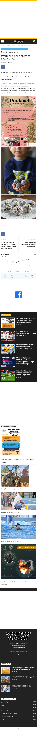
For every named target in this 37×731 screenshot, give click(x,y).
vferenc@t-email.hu (21, 651)
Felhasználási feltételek (18, 647)
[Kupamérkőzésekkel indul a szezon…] (18, 527)
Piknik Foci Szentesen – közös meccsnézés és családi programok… (24, 373)
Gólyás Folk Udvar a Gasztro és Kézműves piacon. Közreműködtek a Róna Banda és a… (9, 245)
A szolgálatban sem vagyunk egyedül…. (12, 489)
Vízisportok (4, 705)
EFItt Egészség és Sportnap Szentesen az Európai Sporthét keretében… (26, 320)
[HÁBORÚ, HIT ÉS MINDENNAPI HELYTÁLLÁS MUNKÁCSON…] (8, 336)
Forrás (3, 225)
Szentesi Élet (4, 702)
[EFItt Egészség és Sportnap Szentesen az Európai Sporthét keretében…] (8, 323)
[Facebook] (3, 67)
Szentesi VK (4, 711)
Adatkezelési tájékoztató (18, 645)
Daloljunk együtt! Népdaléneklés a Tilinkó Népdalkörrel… (28, 244)
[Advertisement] (18, 19)
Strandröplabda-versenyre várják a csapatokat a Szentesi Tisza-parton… (25, 347)
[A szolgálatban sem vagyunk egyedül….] (15, 476)
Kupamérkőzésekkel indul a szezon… (11, 541)
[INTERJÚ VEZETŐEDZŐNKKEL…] (18, 501)
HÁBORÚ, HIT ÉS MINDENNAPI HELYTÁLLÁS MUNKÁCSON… (26, 333)
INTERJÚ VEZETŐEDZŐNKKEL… (10, 512)
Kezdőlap (3, 45)
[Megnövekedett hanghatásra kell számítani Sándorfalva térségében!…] (18, 561)
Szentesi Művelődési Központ (24, 45)
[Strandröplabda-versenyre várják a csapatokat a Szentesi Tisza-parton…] (8, 349)
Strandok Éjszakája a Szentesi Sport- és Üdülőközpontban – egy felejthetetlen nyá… (25, 361)
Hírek (2, 708)
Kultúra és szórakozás (11, 45)
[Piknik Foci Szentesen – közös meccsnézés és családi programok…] (8, 375)
